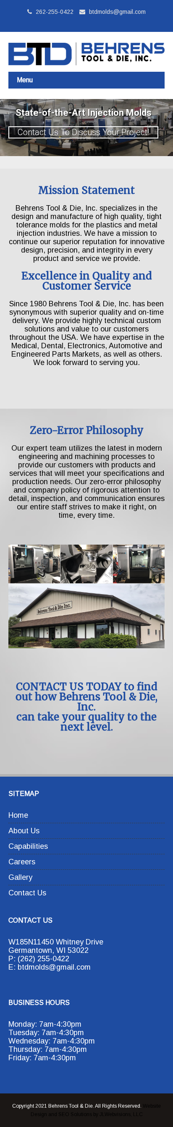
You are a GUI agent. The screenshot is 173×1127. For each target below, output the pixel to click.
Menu (25, 79)
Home (18, 815)
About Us (23, 831)
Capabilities (28, 846)
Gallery (20, 877)
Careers (21, 862)
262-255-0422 (53, 11)
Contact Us (27, 893)
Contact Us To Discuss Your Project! (83, 132)
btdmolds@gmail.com (117, 11)
